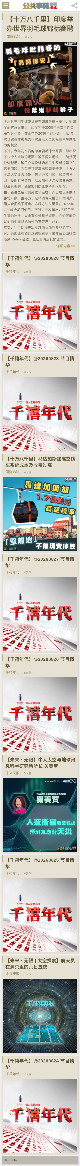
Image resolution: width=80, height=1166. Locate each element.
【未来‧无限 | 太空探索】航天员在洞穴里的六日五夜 (40, 963)
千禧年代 (12, 271)
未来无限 (12, 773)
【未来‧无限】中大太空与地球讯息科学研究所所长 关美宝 (40, 763)
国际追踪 (14, 37)
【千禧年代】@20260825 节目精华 (39, 863)
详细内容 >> (65, 246)
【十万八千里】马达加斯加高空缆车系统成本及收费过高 (40, 462)
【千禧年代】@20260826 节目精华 (39, 662)
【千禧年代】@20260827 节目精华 (39, 562)
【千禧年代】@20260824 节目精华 (39, 1064)
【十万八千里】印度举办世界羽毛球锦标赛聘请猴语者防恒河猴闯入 (40, 28)
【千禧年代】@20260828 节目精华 (39, 261)
